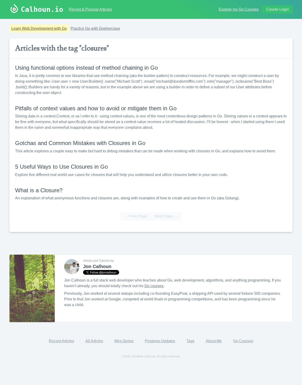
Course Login (277, 9)
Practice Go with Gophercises (95, 28)
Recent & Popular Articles (90, 9)
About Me (214, 341)
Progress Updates (160, 341)
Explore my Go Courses (239, 9)
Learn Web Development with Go (39, 28)
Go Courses (243, 341)
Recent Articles (61, 341)
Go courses (154, 286)
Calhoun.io (42, 9)
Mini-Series (124, 341)
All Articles (94, 341)
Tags (190, 341)
